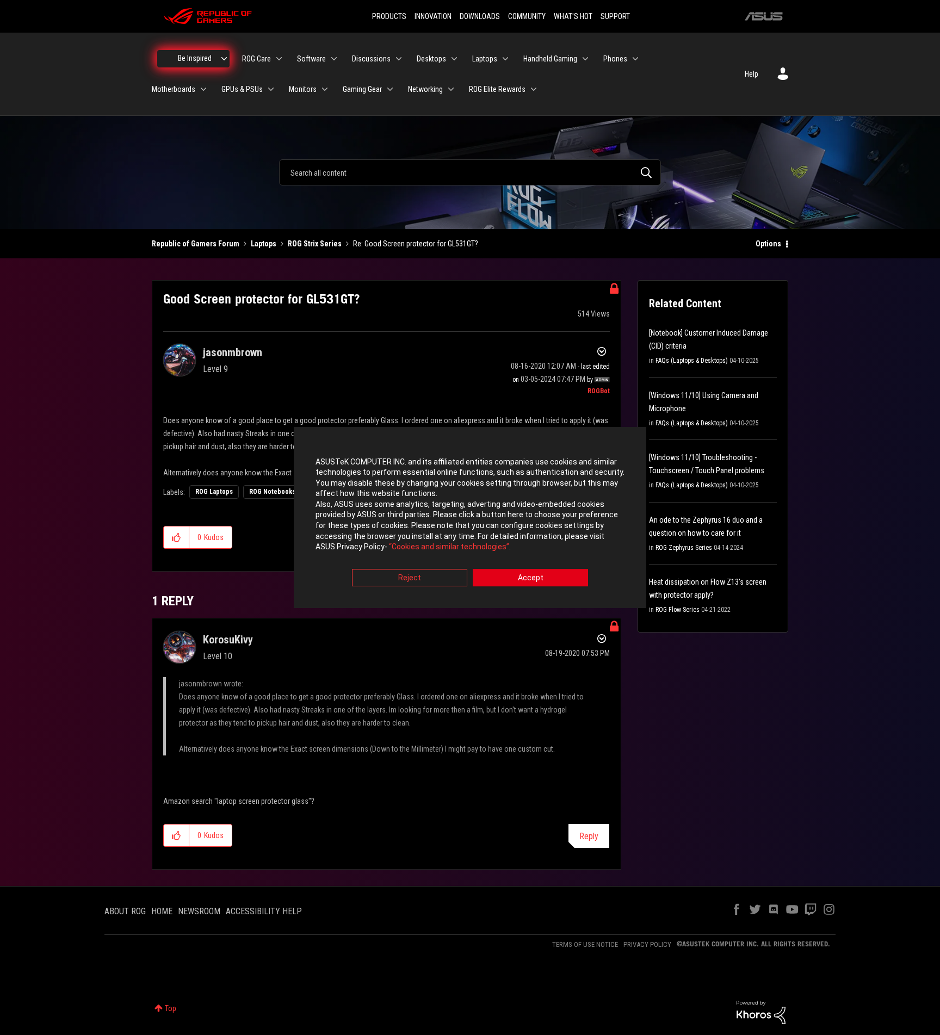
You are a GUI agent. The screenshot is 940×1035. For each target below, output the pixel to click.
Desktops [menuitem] (431, 58)
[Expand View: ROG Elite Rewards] (533, 89)
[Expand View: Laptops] (505, 58)
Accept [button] (530, 577)
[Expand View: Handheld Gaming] (585, 58)
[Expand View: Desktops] (454, 58)
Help (751, 74)
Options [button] (768, 243)
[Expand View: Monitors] (324, 89)
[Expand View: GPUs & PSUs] (270, 89)
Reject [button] (409, 577)
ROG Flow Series (677, 609)
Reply (588, 836)
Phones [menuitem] (615, 58)
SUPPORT (615, 16)
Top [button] (170, 1008)
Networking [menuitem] (425, 89)
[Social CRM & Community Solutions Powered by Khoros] (761, 1011)
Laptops (263, 243)
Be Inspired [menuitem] (195, 58)
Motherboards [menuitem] (173, 89)
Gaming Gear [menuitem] (362, 89)
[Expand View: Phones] (635, 58)
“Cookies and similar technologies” (449, 547)
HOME (161, 911)
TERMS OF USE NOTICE (585, 944)
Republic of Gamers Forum (195, 243)
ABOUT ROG (125, 911)
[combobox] (470, 172)
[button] (176, 537)
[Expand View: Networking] (451, 89)
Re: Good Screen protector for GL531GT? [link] (415, 243)
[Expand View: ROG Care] (279, 58)
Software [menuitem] (311, 58)
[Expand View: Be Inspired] (224, 58)
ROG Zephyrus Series (683, 547)
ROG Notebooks (272, 491)
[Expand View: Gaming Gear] (390, 89)
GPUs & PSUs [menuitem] (242, 89)
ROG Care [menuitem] (256, 58)
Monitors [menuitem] (303, 89)
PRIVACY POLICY (647, 944)
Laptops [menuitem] (484, 58)
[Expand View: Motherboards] (203, 89)
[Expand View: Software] (334, 58)
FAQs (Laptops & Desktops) (691, 360)
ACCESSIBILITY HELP (264, 911)
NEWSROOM (199, 911)
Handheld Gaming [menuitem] (550, 58)
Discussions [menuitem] (371, 58)
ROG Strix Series (315, 243)
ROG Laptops (214, 491)
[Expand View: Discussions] (398, 58)
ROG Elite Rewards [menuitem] (497, 89)
